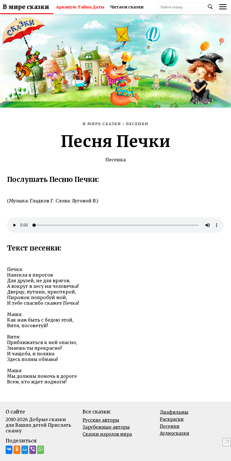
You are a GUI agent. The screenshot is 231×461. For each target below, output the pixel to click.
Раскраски (172, 419)
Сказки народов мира (107, 434)
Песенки (169, 426)
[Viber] (32, 450)
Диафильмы (174, 412)
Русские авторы (101, 420)
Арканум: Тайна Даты (80, 7)
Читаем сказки (127, 7)
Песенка (115, 159)
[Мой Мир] (24, 450)
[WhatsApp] (40, 450)
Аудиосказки (174, 433)
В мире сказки (26, 7)
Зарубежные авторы (106, 427)
